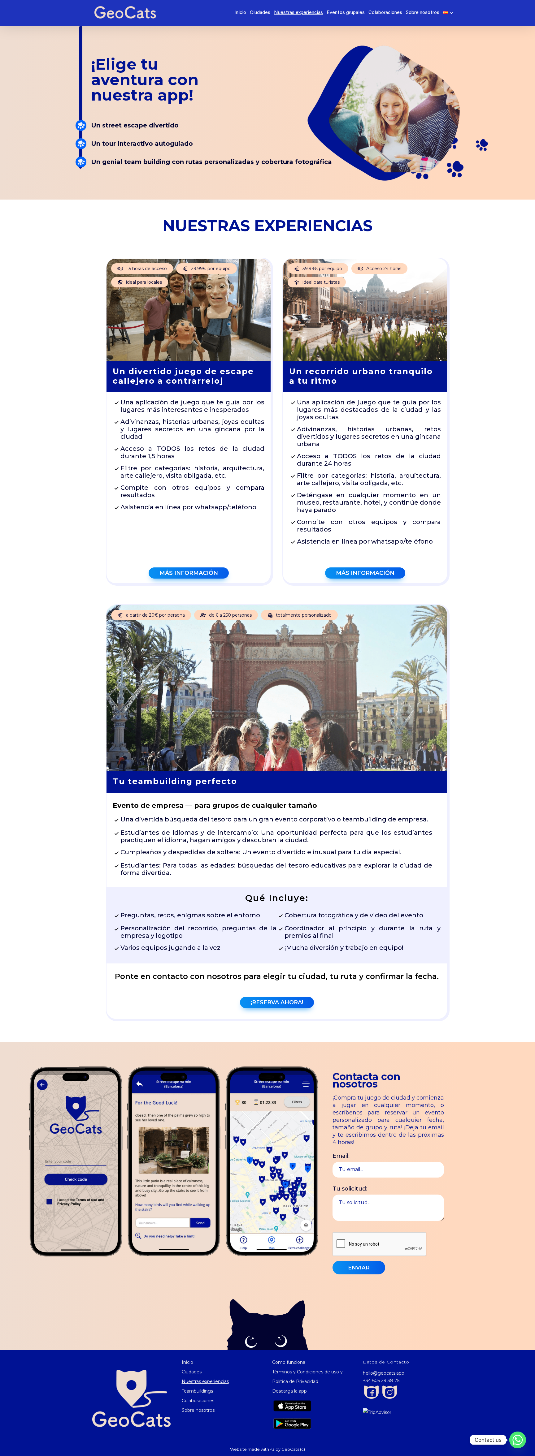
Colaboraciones (385, 12)
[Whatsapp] (517, 1440)
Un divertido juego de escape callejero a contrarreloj (183, 376)
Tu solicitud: (350, 1188)
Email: (341, 1155)
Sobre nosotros (422, 12)
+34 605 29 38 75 (381, 1380)
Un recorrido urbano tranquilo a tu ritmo (361, 376)
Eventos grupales (346, 12)
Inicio (239, 12)
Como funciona (288, 1362)
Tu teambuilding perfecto (175, 781)
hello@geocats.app (383, 1373)
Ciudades (260, 12)
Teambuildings (197, 1391)
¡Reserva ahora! (277, 1002)
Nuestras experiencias (298, 12)
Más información (188, 573)
